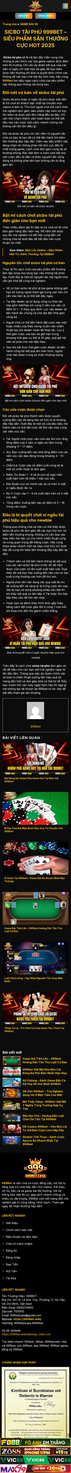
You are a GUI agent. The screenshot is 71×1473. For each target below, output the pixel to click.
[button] (65, 6)
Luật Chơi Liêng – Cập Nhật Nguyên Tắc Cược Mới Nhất (33, 980)
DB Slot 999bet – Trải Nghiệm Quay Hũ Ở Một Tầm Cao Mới (43, 1093)
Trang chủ (10, 24)
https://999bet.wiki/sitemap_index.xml (26, 1334)
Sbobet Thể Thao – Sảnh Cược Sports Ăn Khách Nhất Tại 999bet (43, 1140)
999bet (8, 80)
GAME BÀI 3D (29, 24)
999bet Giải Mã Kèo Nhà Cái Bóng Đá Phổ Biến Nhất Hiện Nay (45, 1071)
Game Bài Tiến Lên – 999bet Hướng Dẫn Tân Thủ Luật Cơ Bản (33, 930)
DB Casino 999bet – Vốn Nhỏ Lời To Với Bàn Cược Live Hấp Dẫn (45, 1128)
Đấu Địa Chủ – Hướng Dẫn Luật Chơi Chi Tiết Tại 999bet (43, 1117)
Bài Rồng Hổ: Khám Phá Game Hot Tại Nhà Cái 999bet (31, 780)
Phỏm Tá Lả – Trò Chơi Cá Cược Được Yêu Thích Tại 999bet (34, 1030)
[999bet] (35, 6)
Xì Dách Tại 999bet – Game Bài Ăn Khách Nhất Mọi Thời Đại (34, 880)
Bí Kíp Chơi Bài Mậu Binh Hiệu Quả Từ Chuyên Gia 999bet (33, 830)
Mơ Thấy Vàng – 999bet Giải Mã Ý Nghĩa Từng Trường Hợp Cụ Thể (44, 1105)
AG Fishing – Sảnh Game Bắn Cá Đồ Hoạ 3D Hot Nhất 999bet (44, 1082)
